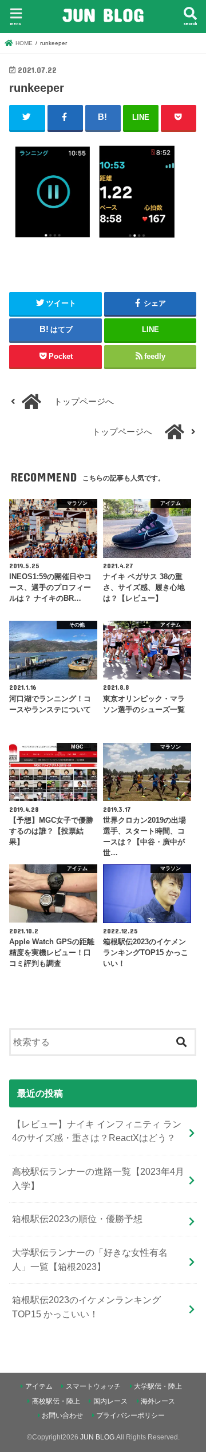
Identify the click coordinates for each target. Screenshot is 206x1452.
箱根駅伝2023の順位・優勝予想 (77, 1219)
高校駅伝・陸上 (56, 1401)
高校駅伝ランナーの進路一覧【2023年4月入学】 (98, 1178)
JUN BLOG (103, 14)
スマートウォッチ (93, 1386)
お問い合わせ (62, 1415)
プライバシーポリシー (130, 1415)
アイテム (39, 1386)
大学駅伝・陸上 (158, 1386)
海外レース (158, 1401)
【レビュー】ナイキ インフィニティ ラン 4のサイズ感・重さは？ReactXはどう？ (96, 1131)
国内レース (110, 1401)
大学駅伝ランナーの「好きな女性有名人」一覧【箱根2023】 (90, 1259)
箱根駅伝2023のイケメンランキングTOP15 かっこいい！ (86, 1307)
